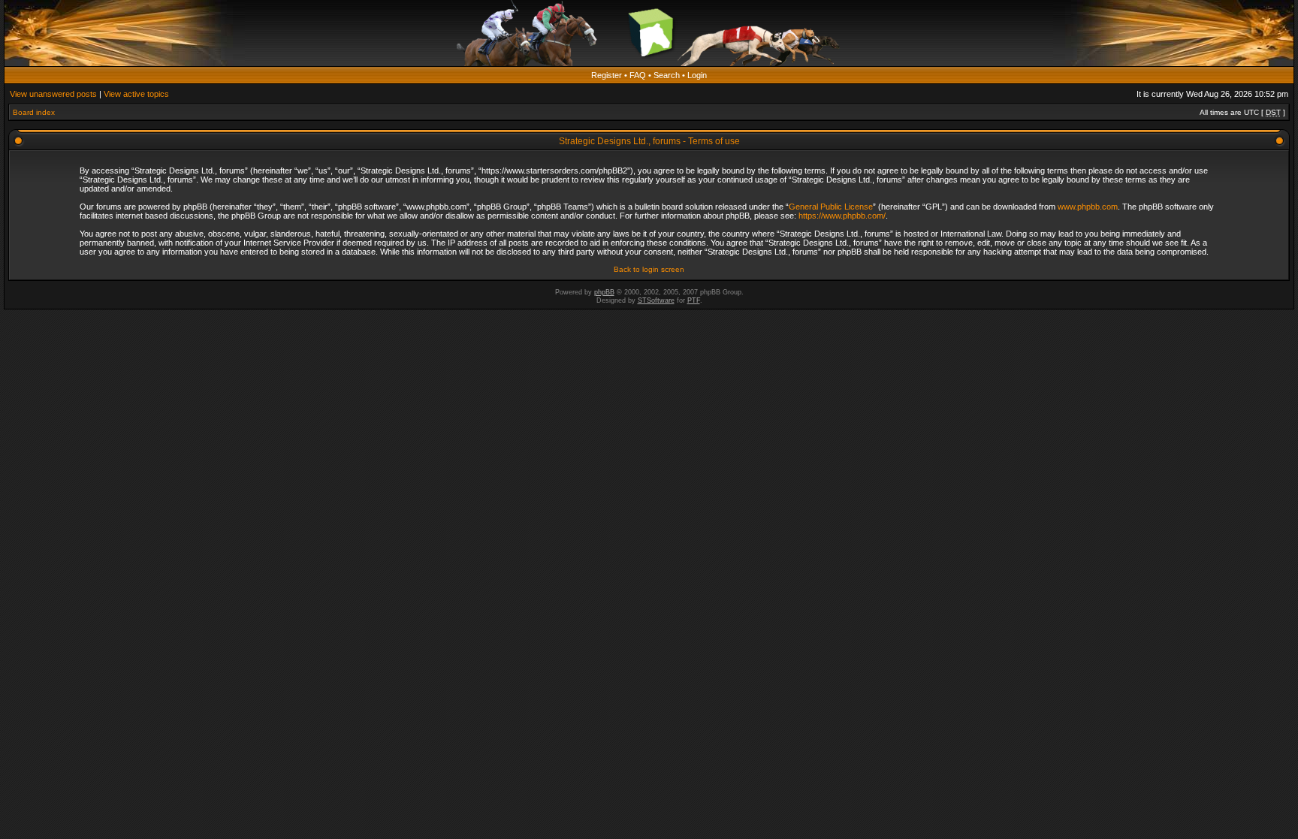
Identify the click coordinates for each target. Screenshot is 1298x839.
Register (606, 75)
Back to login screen (649, 269)
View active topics (136, 93)
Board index (34, 112)
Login (697, 75)
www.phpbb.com (1088, 206)
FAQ (637, 75)
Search (667, 75)
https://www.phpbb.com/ (842, 215)
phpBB (604, 292)
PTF (693, 300)
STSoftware (656, 300)
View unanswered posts (53, 93)
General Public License (831, 206)
